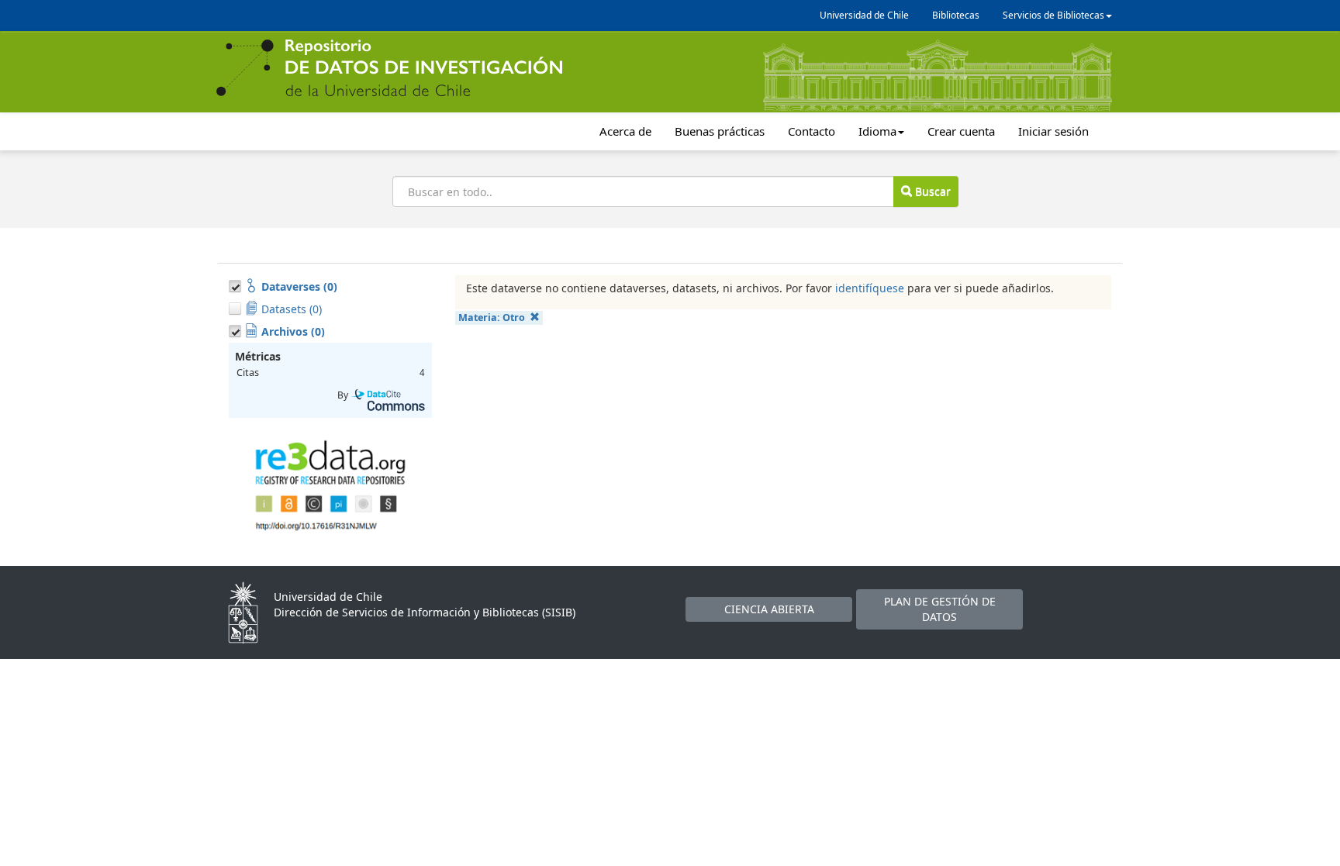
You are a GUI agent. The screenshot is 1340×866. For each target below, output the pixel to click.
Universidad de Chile (864, 15)
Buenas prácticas (720, 131)
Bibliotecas (955, 15)
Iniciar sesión (1053, 131)
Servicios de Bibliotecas (1053, 15)
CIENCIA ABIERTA (769, 609)
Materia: (491, 317)
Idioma (877, 131)
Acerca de (625, 131)
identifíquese (869, 288)
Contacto (811, 131)
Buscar (931, 191)
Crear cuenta (961, 131)
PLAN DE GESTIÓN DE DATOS (940, 609)
